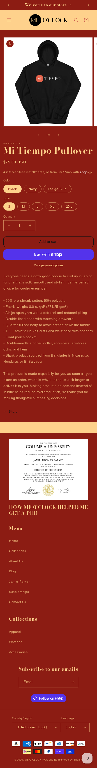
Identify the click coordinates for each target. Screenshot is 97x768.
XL (52, 206)
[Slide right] (58, 135)
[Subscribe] (73, 682)
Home (13, 541)
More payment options (48, 265)
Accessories (18, 652)
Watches (15, 642)
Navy (33, 189)
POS (45, 759)
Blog (12, 571)
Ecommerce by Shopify (68, 759)
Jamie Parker (19, 581)
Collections (17, 551)
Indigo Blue (57, 189)
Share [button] (13, 411)
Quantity (9, 216)
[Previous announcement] (8, 5)
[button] (9, 20)
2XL (69, 206)
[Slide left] (39, 135)
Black (12, 189)
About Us (16, 561)
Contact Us (17, 602)
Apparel (15, 631)
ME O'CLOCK (33, 759)
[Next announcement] (89, 5)
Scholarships (19, 592)
